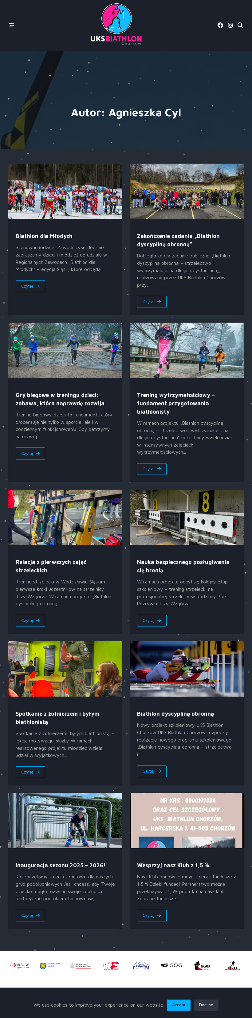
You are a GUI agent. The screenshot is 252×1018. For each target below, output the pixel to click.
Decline (206, 1005)
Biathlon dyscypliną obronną (175, 713)
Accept (178, 1005)
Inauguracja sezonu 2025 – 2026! (61, 865)
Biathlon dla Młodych (44, 236)
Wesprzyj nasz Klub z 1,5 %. (174, 865)
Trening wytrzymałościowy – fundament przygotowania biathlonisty (176, 403)
